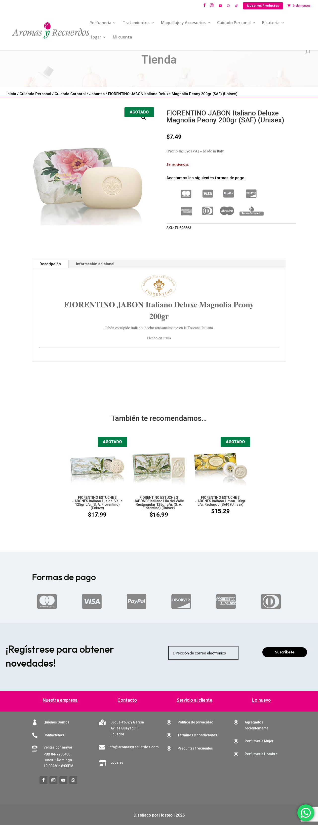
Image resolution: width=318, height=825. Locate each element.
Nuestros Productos (263, 5)
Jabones (97, 94)
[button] (143, 117)
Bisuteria (270, 23)
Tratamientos (136, 23)
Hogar (95, 37)
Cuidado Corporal (70, 94)
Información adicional (95, 264)
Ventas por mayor (58, 747)
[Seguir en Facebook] (43, 780)
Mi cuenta (122, 37)
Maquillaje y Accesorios (183, 23)
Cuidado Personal (234, 23)
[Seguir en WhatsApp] (73, 780)
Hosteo (166, 815)
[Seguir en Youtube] (63, 780)
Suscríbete (284, 651)
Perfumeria (100, 23)
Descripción (50, 264)
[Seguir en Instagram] (53, 780)
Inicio (11, 94)
